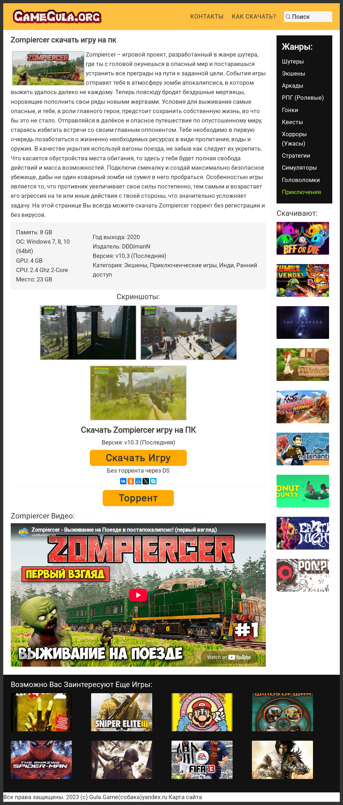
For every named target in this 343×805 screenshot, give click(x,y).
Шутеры (293, 61)
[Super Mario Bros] (202, 712)
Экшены (293, 73)
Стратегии (296, 155)
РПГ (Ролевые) (303, 97)
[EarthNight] (303, 533)
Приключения (301, 192)
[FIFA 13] (202, 760)
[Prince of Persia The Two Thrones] (282, 760)
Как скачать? (254, 16)
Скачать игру (138, 457)
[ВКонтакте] (123, 481)
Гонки (290, 110)
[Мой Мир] (138, 481)
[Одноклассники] (131, 481)
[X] (146, 481)
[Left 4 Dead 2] (41, 712)
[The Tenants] (303, 449)
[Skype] (153, 481)
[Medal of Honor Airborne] (121, 760)
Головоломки (301, 180)
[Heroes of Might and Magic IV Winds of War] (282, 712)
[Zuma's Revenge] (303, 280)
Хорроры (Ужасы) (294, 139)
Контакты (207, 16)
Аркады (292, 85)
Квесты (292, 122)
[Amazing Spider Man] (41, 760)
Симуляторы (299, 167)
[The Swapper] (303, 322)
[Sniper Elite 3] (121, 712)
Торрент (138, 498)
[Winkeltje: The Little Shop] (303, 364)
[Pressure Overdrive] (303, 406)
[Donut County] (303, 491)
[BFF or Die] (303, 238)
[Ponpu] (303, 575)
